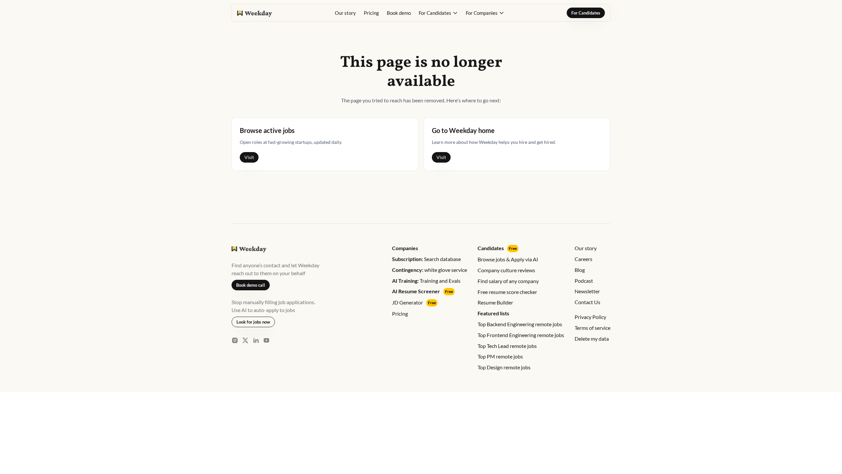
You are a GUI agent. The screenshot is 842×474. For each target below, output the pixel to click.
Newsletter (587, 291)
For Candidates (585, 12)
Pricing (371, 13)
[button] (438, 13)
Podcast (584, 280)
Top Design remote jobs (504, 367)
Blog (580, 270)
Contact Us (587, 302)
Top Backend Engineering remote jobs (520, 324)
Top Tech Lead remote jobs (507, 346)
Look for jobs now (253, 322)
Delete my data (592, 338)
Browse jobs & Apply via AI (508, 259)
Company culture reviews (506, 270)
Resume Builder (495, 302)
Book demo (399, 13)
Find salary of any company (508, 281)
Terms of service (592, 328)
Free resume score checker (507, 292)
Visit (249, 157)
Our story (345, 13)
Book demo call (250, 285)
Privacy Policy (590, 317)
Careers (583, 259)
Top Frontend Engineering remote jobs (521, 335)
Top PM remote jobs (500, 356)
